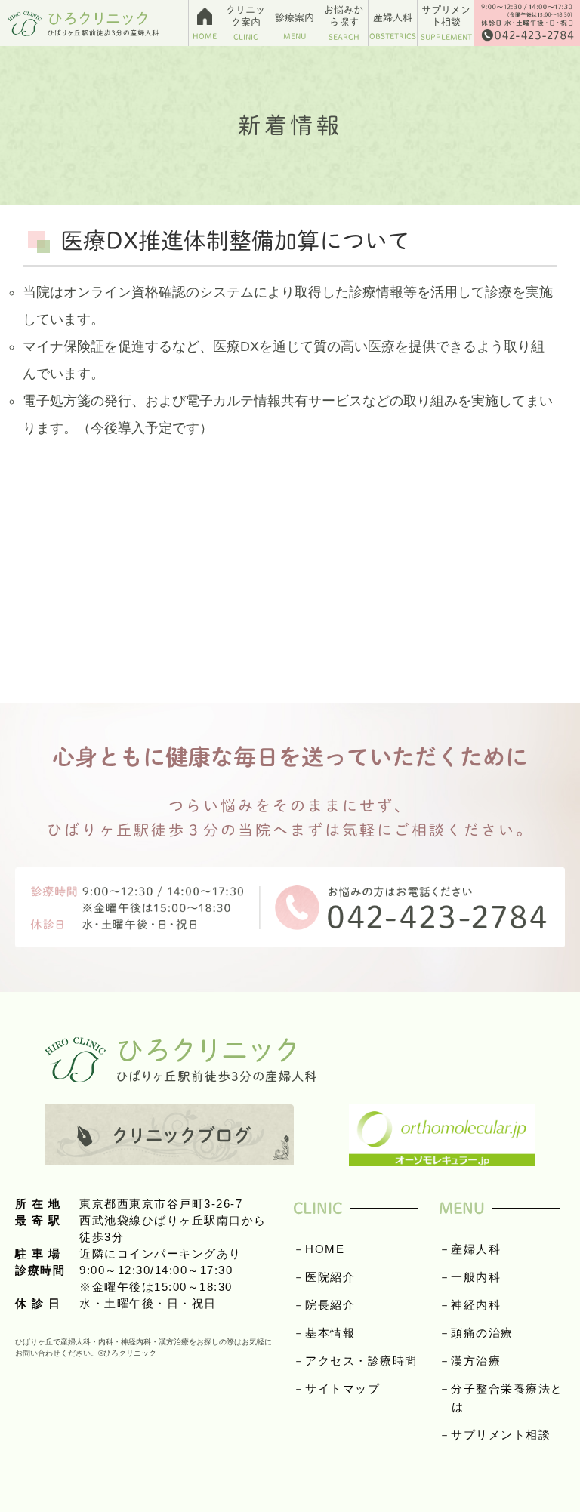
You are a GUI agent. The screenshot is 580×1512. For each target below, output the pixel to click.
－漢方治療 (470, 1360)
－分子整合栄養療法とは (501, 1397)
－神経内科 (470, 1304)
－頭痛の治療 (476, 1332)
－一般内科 (470, 1276)
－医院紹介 (324, 1276)
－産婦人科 (470, 1249)
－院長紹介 (324, 1304)
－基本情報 (324, 1332)
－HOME (319, 1249)
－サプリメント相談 (495, 1434)
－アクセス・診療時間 (355, 1360)
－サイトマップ (337, 1388)
